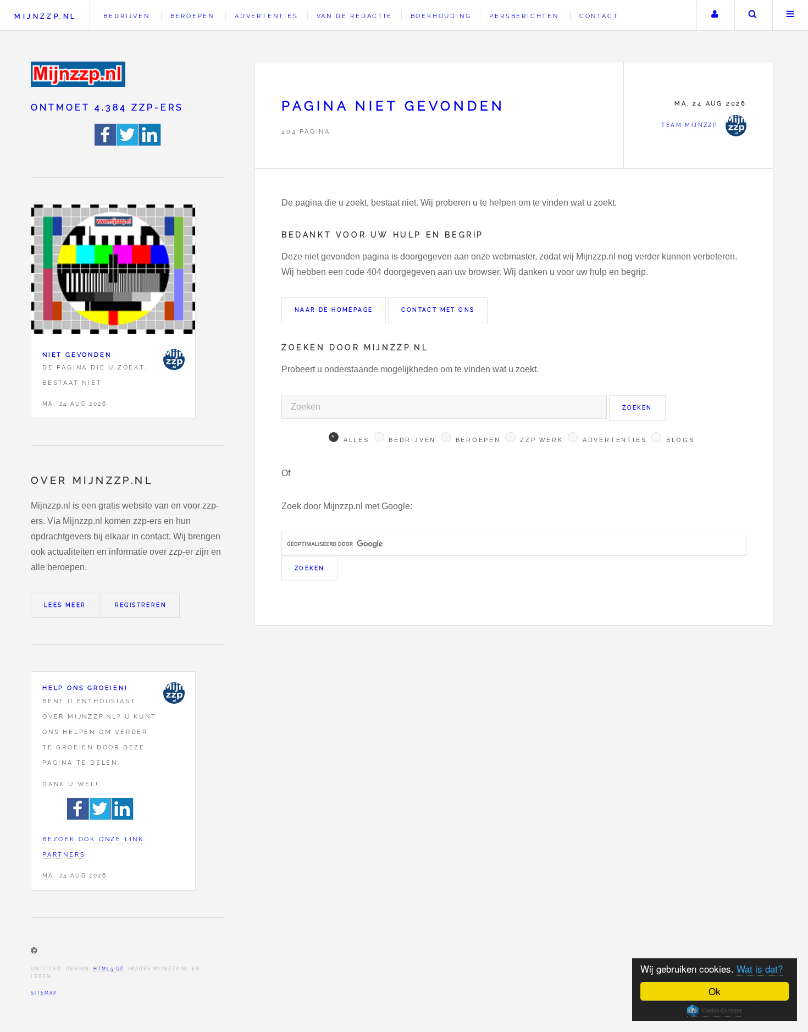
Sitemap (44, 993)
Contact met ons (437, 310)
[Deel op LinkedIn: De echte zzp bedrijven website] (150, 142)
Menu (790, 15)
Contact (599, 16)
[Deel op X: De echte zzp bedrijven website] (128, 142)
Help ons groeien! (85, 688)
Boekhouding (441, 16)
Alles (356, 440)
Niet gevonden (76, 354)
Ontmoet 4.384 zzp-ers (107, 107)
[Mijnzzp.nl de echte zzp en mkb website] (79, 74)
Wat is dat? (760, 968)
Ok (715, 991)
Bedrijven (126, 16)
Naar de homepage (334, 310)
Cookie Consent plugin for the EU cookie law (714, 1011)
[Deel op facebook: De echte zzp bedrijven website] (106, 142)
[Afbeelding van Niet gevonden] (113, 271)
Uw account (714, 15)
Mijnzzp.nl (45, 16)
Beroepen (192, 16)
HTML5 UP (108, 969)
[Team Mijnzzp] (173, 359)
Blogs (680, 440)
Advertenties (266, 16)
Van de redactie (354, 16)
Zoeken (752, 15)
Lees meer (65, 605)
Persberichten (523, 16)
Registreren (141, 605)
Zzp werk (541, 440)
